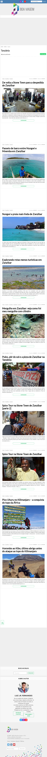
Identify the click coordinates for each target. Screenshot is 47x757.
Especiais (6, 304)
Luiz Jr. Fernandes (25, 738)
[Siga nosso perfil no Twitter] (8, 745)
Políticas (22, 741)
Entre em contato (18, 713)
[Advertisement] (23, 66)
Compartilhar (26, 54)
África (5, 46)
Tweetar (32, 54)
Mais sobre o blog (28, 715)
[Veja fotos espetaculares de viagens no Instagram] (11, 745)
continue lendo (23, 120)
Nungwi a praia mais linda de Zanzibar (22, 214)
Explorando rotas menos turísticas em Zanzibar (22, 261)
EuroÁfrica (7, 78)
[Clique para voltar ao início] (23, 9)
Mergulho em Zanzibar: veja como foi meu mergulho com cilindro (21, 310)
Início (2, 46)
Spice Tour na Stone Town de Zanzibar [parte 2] (22, 407)
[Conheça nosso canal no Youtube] (14, 745)
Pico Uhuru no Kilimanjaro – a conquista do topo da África (23, 501)
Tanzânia (11, 78)
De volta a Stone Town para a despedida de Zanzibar (23, 84)
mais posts (3, 622)
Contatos (13, 741)
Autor (8, 741)
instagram (21, 1)
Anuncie (18, 741)
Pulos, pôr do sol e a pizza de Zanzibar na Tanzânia (23, 358)
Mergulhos (15, 304)
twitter (23, 1)
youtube (25, 1)
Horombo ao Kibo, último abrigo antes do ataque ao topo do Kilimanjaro (22, 550)
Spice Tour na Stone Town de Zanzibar (22, 454)
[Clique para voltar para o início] (12, 732)
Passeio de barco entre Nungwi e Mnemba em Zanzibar (19, 150)
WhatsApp (43, 54)
